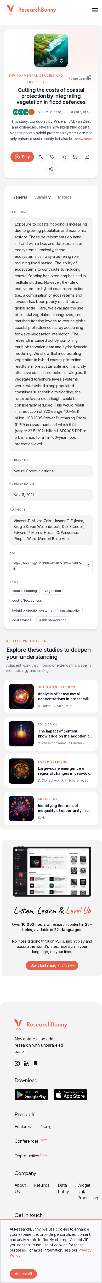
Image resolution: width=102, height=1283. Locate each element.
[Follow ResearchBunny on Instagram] (17, 1063)
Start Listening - (52, 965)
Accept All (23, 1273)
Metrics (64, 197)
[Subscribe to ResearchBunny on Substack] (35, 1063)
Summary (42, 197)
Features (23, 1126)
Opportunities (31, 1155)
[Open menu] (95, 10)
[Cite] (75, 157)
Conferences (31, 1141)
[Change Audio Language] (41, 157)
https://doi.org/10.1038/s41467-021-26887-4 (47, 566)
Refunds (41, 1185)
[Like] (61, 61)
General (20, 197)
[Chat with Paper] (64, 157)
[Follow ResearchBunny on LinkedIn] (26, 1063)
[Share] (89, 77)
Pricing (45, 1126)
